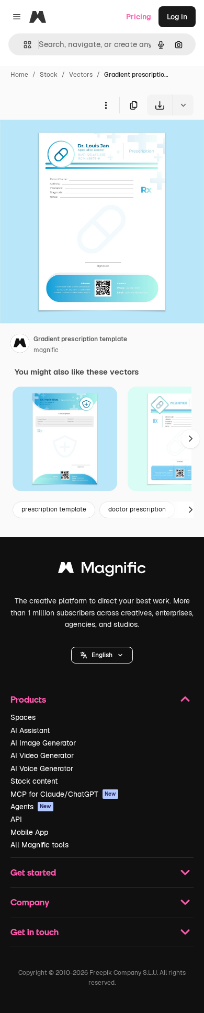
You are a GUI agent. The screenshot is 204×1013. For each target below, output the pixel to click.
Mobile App (29, 832)
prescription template (53, 509)
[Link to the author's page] (19, 345)
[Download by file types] (183, 105)
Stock (49, 75)
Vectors (81, 75)
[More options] (105, 105)
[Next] (190, 439)
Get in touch (34, 931)
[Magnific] (102, 570)
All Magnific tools (39, 844)
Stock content (34, 781)
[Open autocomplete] (23, 45)
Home (19, 75)
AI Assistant (30, 730)
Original (67, 140)
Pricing (138, 16)
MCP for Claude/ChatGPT (63, 794)
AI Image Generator (43, 743)
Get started (33, 872)
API (16, 819)
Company (29, 901)
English (102, 655)
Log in (177, 16)
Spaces (23, 717)
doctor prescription (137, 509)
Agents (30, 806)
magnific (46, 350)
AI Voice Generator (41, 768)
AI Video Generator (42, 755)
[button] (102, 655)
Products (28, 699)
